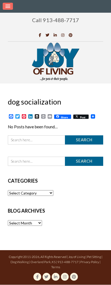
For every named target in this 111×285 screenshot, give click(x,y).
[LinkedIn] (55, 35)
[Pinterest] (70, 35)
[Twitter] (47, 35)
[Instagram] (62, 35)
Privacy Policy (89, 262)
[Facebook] (40, 35)
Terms (55, 267)
